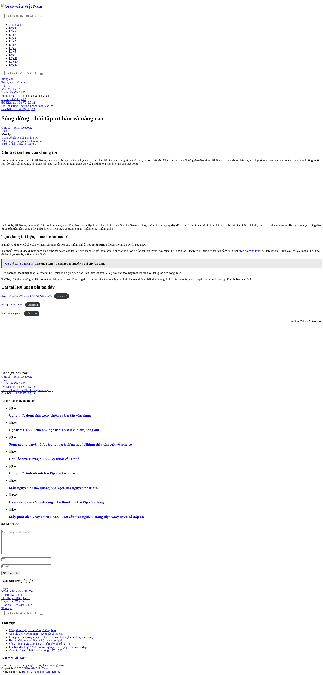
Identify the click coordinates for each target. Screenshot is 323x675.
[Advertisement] (113, 194)
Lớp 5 (12, 41)
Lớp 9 (12, 54)
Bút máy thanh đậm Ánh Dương (40, 671)
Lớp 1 (12, 28)
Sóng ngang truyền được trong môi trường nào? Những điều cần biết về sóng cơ (70, 444)
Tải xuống (61, 296)
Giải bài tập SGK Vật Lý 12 (18, 109)
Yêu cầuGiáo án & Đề (13, 603)
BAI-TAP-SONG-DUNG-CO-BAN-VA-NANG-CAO (26, 296)
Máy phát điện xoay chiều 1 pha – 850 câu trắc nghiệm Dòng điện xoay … (53, 637)
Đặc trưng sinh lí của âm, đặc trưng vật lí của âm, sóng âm (54, 430)
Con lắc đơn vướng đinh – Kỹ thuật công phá (44, 459)
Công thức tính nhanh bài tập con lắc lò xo (42, 473)
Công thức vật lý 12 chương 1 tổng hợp (32, 630)
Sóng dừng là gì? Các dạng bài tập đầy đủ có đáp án (40, 643)
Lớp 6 (12, 44)
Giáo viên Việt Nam (13, 657)
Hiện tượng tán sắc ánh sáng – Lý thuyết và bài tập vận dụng (56, 502)
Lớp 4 (12, 38)
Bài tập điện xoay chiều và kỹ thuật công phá (35, 640)
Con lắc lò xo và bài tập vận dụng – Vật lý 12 (36, 650)
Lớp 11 (13, 58)
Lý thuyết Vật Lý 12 (13, 99)
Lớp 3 (12, 34)
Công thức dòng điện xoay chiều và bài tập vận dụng (50, 415)
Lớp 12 (13, 65)
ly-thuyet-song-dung (11, 313)
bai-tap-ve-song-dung (12, 304)
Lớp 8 (12, 51)
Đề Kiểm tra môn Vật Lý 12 (18, 102)
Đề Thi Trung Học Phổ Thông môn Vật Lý (27, 105)
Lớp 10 (13, 61)
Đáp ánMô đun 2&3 (9, 589)
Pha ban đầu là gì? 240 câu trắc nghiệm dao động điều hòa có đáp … (49, 647)
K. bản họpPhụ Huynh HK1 (12, 596)
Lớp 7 (12, 48)
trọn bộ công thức (249, 250)
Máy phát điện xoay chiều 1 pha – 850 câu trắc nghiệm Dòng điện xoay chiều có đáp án (76, 517)
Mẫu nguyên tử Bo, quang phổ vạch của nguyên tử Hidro (53, 488)
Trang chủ (15, 24)
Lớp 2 (12, 31)
